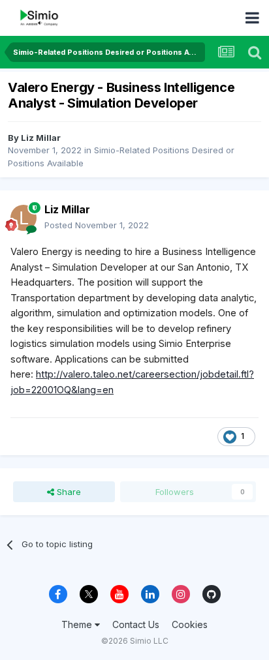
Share (67, 492)
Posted (96, 225)
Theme (78, 624)
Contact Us (135, 624)
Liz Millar (41, 137)
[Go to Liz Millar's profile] (23, 218)
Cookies (190, 624)
